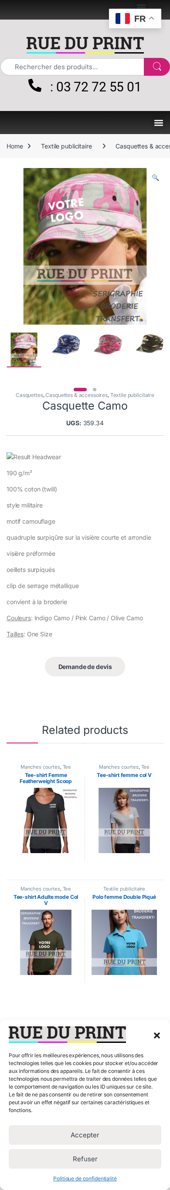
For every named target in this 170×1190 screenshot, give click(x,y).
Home (15, 146)
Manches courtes (40, 767)
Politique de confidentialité (84, 1178)
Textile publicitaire (66, 146)
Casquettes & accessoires (76, 395)
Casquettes (29, 395)
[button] (157, 1034)
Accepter (85, 1135)
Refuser (85, 1159)
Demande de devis (85, 666)
